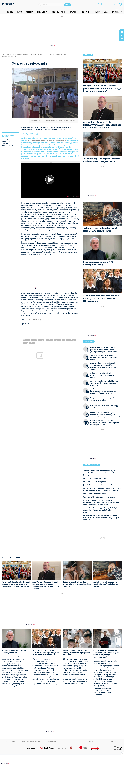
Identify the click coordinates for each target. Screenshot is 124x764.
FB (23, 134)
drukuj (32, 134)
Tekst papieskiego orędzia (38, 319)
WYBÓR (25, 342)
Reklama (72, 742)
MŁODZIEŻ (34, 340)
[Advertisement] (62, 31)
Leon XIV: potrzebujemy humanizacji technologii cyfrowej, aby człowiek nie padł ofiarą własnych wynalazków (101, 502)
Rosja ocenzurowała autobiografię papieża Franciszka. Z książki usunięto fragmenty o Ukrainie (101, 517)
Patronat (93, 742)
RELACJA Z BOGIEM (71, 340)
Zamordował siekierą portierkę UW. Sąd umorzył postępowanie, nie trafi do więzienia (100, 510)
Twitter (27, 134)
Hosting (114, 742)
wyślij (36, 134)
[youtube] (122, 39)
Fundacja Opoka (10, 742)
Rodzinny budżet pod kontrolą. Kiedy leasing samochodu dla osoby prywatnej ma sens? (102, 489)
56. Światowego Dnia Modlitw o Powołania (46, 140)
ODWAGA (41, 340)
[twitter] (122, 35)
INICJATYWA (26, 340)
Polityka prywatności (31, 742)
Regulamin (52, 742)
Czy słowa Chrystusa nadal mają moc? (99, 497)
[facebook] (122, 32)
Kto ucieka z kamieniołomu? (94, 478)
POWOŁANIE (49, 340)
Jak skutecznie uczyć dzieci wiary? (97, 485)
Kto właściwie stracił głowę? (95, 481)
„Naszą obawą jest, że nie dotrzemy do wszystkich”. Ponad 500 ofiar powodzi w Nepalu (100, 473)
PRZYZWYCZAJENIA (59, 340)
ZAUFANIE (31, 342)
